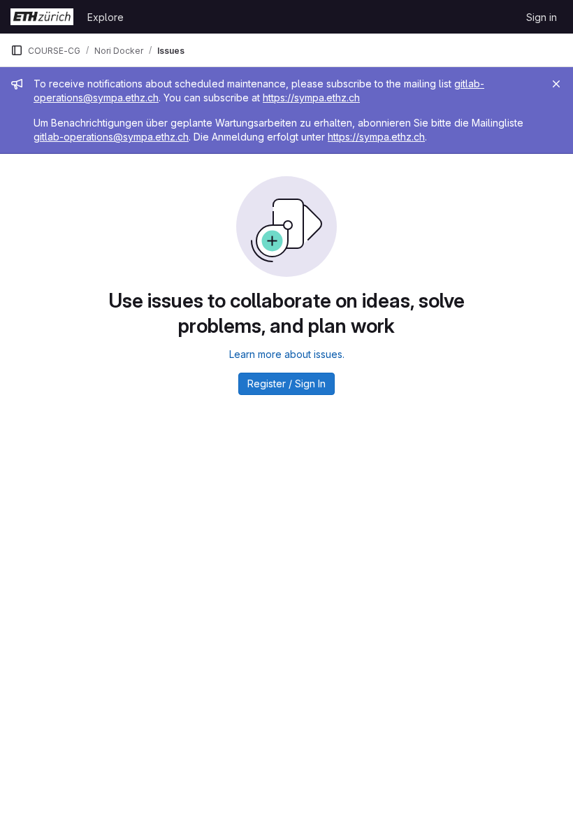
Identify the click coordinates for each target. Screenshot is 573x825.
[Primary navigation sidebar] (17, 50)
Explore (105, 17)
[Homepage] (42, 17)
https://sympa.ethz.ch (311, 97)
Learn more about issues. (286, 354)
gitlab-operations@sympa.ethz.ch (111, 137)
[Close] (556, 84)
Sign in (541, 17)
